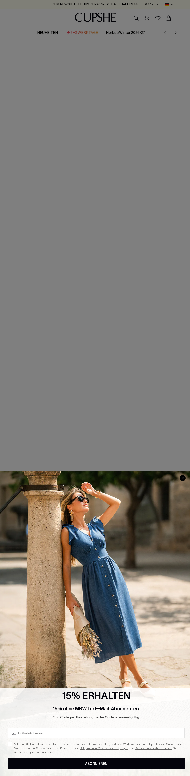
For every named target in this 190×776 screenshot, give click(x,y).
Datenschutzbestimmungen (153, 748)
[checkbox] (10, 744)
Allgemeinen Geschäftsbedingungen (104, 748)
